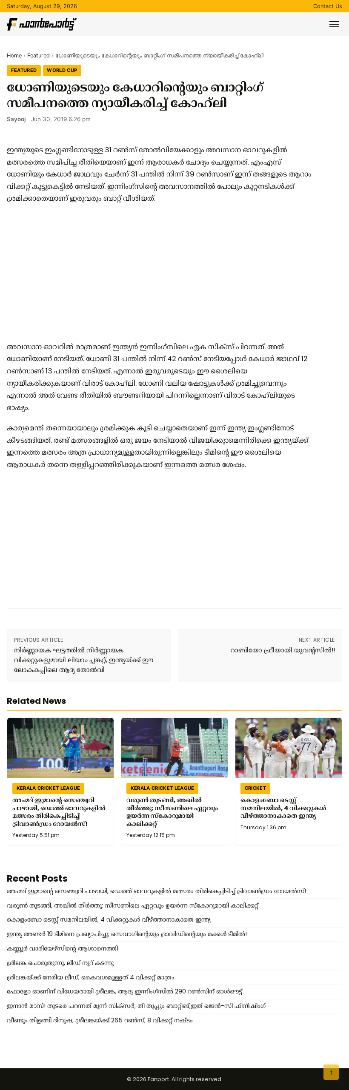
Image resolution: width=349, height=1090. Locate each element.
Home (14, 55)
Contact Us (327, 6)
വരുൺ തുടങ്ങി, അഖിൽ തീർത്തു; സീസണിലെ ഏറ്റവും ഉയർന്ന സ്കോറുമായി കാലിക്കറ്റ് (172, 812)
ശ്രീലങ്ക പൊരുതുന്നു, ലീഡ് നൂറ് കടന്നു (60, 963)
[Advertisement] (160, 272)
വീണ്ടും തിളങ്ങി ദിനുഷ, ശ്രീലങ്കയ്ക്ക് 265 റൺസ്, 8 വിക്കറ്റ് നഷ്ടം (100, 1020)
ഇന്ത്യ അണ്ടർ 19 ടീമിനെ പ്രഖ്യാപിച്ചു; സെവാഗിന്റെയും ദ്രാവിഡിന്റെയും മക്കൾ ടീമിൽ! (127, 934)
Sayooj (16, 119)
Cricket (255, 788)
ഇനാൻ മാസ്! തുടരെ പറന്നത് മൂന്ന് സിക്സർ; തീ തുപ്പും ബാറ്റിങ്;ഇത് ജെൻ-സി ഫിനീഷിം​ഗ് (136, 1006)
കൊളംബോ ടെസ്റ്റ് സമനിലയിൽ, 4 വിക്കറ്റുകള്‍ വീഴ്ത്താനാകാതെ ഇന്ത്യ (283, 808)
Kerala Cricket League (48, 788)
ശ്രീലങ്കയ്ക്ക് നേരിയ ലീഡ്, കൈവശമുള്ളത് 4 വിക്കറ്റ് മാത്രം (90, 977)
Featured (38, 55)
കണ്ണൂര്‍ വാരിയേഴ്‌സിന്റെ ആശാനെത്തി (62, 948)
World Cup (62, 70)
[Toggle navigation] (334, 24)
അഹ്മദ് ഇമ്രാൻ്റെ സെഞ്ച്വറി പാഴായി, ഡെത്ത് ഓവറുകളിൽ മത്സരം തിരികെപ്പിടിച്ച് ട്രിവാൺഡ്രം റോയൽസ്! (59, 812)
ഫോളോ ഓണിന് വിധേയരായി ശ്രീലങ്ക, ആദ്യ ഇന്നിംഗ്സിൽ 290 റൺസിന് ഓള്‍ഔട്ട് (124, 991)
